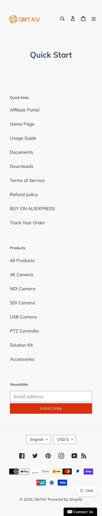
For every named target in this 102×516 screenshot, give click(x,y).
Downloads (21, 166)
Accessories (22, 359)
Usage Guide (23, 138)
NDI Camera (22, 289)
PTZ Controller (24, 331)
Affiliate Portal (24, 110)
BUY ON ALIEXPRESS (32, 208)
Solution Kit (21, 345)
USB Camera (23, 317)
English (36, 439)
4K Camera (21, 274)
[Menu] (93, 18)
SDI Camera (22, 303)
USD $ (63, 439)
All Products (22, 260)
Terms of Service (27, 180)
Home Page (22, 124)
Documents (21, 152)
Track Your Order (27, 222)
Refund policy (24, 194)
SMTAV (40, 499)
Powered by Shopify (65, 499)
